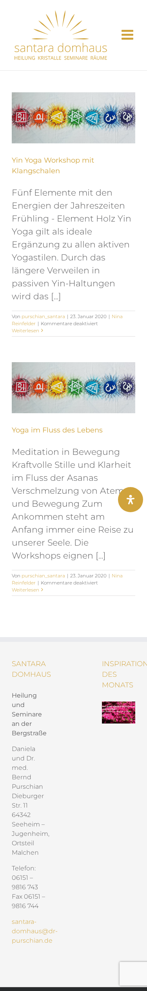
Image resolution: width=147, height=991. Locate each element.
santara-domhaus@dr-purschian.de (35, 931)
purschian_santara (43, 316)
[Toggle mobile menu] (128, 34)
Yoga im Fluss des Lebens (57, 430)
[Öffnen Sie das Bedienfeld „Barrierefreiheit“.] (130, 499)
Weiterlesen (25, 330)
